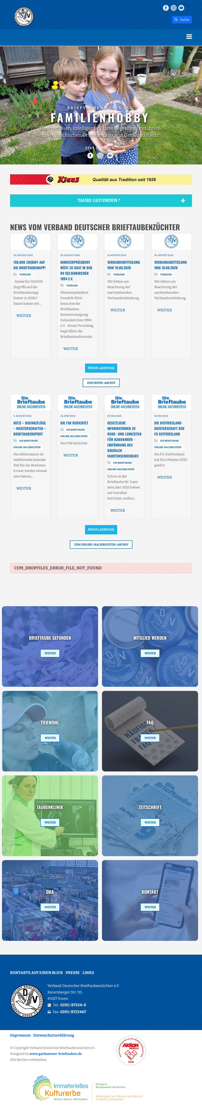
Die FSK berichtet (74, 422)
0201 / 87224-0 (73, 1005)
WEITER (23, 315)
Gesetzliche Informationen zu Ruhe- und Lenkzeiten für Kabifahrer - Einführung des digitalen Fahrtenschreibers (124, 439)
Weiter (50, 653)
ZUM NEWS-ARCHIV (101, 383)
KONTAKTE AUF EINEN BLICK (36, 972)
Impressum (20, 1035)
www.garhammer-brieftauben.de (55, 1054)
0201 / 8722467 (73, 1012)
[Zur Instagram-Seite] (174, 7)
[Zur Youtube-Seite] (181, 7)
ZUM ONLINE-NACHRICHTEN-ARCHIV (101, 544)
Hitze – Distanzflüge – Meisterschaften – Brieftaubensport (29, 428)
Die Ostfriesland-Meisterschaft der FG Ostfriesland (169, 428)
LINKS (88, 972)
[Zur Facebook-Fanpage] (166, 7)
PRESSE (73, 972)
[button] (6, 105)
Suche (183, 19)
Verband (25, 274)
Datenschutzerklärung (53, 1035)
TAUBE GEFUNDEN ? (99, 200)
